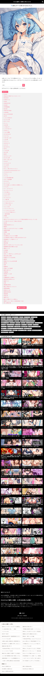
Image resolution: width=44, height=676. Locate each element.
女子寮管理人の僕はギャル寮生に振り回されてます (15, 237)
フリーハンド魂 (7, 205)
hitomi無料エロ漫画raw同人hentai (22, 1)
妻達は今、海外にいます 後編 (28, 636)
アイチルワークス (8, 172)
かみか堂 (6, 125)
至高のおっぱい (7, 290)
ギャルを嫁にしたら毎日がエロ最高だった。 (13, 185)
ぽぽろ (5, 154)
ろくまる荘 (6, 165)
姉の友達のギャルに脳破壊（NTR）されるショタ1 (11, 643)
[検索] (23, 85)
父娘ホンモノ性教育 (8, 268)
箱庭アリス (6, 281)
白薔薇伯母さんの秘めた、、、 (11, 277)
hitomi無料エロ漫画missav (7, 668)
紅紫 (5, 283)
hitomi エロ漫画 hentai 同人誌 (7, 671)
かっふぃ (6, 123)
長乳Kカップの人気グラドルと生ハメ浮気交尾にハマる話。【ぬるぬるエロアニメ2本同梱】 (33, 631)
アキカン (6, 174)
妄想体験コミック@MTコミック (11, 239)
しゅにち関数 (7, 132)
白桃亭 (5, 275)
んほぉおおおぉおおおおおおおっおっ (12, 170)
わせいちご (6, 166)
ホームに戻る (22, 307)
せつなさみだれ (7, 134)
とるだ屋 (6, 139)
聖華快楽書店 (7, 288)
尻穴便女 (6, 252)
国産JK (5, 226)
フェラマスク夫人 (5, 631)
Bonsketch (6, 97)
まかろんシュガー (8, 156)
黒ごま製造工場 (7, 302)
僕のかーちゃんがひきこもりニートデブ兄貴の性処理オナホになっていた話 (20, 219)
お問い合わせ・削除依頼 (22, 615)
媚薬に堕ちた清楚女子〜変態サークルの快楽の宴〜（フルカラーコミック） (12, 653)
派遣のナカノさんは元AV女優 (10, 261)
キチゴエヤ (6, 181)
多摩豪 (5, 232)
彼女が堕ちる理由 (8, 255)
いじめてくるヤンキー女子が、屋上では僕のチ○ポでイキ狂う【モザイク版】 (33, 658)
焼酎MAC (6, 266)
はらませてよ (7, 146)
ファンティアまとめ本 (6, 638)
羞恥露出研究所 (7, 284)
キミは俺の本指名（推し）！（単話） (9, 629)
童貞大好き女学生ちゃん (9, 279)
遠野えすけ (6, 297)
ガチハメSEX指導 (8, 179)
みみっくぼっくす (8, 159)
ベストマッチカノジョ (9, 208)
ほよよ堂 (6, 152)
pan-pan (5, 108)
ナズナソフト (7, 195)
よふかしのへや (7, 163)
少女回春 (6, 250)
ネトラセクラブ (7, 197)
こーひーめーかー (8, 128)
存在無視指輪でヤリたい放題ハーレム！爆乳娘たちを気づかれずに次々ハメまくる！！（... (33, 655)
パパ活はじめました (8, 203)
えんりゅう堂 (7, 119)
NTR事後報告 (7, 107)
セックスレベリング (8, 190)
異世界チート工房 (8, 273)
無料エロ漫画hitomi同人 (27, 666)
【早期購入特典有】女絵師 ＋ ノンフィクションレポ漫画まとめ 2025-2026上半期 (33, 629)
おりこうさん (7, 121)
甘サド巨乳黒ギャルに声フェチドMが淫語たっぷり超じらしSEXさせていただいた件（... (33, 660)
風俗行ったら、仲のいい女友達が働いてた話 (13, 301)
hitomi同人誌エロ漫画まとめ (28, 668)
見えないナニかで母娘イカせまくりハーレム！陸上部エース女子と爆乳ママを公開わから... (33, 653)
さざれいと (6, 130)
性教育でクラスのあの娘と (10, 257)
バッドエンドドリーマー (9, 201)
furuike (5, 101)
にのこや (6, 145)
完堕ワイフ (6, 241)
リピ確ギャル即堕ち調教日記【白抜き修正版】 (11, 660)
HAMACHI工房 (7, 103)
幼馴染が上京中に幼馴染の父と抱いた (30, 633)
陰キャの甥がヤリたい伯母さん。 (11, 299)
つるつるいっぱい (8, 137)
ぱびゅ (5, 148)
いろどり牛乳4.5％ (8, 117)
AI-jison (5, 94)
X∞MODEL (6, 112)
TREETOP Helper (7, 110)
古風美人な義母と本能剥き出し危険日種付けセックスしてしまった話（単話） (12, 641)
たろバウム (6, 136)
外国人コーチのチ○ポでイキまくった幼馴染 (13, 228)
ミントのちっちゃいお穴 (9, 210)
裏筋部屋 (6, 293)
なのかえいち (7, 143)
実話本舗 (6, 243)
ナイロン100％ (7, 194)
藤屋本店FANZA (7, 292)
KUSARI (5, 105)
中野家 (5, 215)
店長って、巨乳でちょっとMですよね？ (12, 253)
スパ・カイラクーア (8, 188)
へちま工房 (6, 150)
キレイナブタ (7, 183)
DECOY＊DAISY (5, 633)
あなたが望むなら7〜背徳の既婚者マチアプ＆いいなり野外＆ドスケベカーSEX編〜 (33, 641)
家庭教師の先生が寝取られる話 (11, 246)
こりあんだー (7, 126)
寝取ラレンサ (7, 248)
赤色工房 (6, 295)
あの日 (5, 116)
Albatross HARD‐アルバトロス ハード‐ (12, 96)
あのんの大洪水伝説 (8, 114)
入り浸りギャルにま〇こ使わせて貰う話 (12, 221)
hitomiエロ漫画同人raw (6, 666)
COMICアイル (7, 99)
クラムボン (6, 186)
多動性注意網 (7, 230)
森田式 (5, 259)
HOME (23, 613)
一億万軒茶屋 (7, 214)
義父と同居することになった (10, 286)
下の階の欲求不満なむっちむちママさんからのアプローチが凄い (33, 638)
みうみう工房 (7, 157)
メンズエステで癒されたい (10, 212)
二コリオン (6, 217)
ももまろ (6, 161)
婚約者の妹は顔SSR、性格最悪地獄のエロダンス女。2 (12, 636)
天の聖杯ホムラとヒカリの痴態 (11, 235)
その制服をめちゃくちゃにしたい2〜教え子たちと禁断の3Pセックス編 (33, 643)
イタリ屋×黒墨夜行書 (8, 177)
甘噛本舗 (6, 272)
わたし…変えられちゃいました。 (11, 168)
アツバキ (6, 175)
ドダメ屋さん (7, 192)
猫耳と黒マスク (7, 270)
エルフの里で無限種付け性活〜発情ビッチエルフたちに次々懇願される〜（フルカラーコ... (12, 655)
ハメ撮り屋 (6, 199)
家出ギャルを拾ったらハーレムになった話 (13, 244)
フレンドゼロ (7, 206)
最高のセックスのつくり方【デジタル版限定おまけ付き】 (12, 626)
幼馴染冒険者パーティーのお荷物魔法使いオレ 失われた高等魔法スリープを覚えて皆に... (12, 658)
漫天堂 (5, 263)
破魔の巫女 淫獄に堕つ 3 (27, 626)
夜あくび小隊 (7, 234)
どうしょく (6, 141)
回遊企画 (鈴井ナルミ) (9, 224)
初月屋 (5, 223)
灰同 (5, 264)
